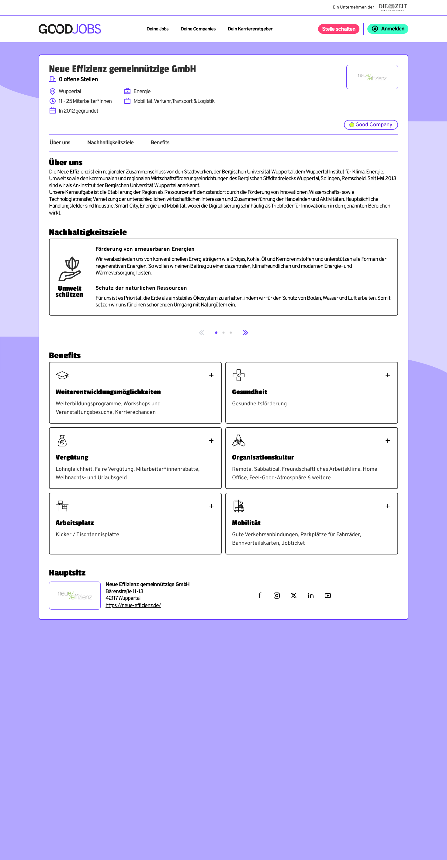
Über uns (60, 143)
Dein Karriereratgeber (250, 29)
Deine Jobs (157, 29)
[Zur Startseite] (70, 29)
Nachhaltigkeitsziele (110, 143)
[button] (216, 332)
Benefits (160, 143)
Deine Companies (198, 29)
